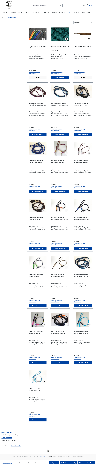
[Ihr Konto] (84, 5)
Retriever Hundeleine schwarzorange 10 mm (58, 332)
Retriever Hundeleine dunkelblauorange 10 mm (59, 218)
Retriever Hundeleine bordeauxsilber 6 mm (81, 161)
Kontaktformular (16, 446)
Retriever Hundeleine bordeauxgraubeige (58, 161)
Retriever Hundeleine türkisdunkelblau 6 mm (81, 332)
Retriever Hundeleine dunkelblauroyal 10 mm (81, 218)
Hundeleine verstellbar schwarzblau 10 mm (81, 104)
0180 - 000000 (7, 438)
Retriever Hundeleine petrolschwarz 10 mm (81, 275)
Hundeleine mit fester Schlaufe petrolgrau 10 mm (58, 104)
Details (37, 77)
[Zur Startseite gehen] (9, 5)
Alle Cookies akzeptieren (86, 463)
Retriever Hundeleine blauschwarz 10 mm (36, 161)
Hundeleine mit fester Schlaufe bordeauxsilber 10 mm (37, 104)
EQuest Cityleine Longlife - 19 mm (37, 47)
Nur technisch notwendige (68, 463)
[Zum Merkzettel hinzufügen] (43, 39)
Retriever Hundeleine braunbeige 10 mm (36, 218)
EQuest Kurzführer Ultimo (82, 46)
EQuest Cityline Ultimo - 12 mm (60, 47)
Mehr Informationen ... (7, 463)
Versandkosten (43, 456)
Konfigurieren (54, 463)
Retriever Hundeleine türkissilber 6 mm (36, 389)
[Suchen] (61, 5)
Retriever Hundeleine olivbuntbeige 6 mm (58, 275)
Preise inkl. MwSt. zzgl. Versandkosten (34, 72)
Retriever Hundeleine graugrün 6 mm (36, 275)
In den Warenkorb (60, 77)
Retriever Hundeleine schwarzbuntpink (36, 332)
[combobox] (46, 5)
